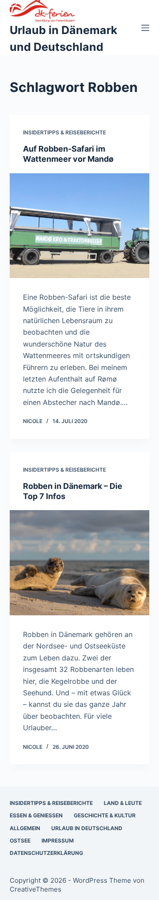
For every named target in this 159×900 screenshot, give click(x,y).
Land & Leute (123, 803)
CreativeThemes (35, 889)
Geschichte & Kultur (105, 815)
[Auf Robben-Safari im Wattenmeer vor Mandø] (80, 225)
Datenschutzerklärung (46, 853)
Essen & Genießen (36, 815)
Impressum (58, 840)
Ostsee (20, 840)
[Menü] (145, 28)
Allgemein (25, 828)
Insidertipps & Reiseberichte (64, 132)
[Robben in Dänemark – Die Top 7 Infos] (80, 562)
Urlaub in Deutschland (86, 828)
